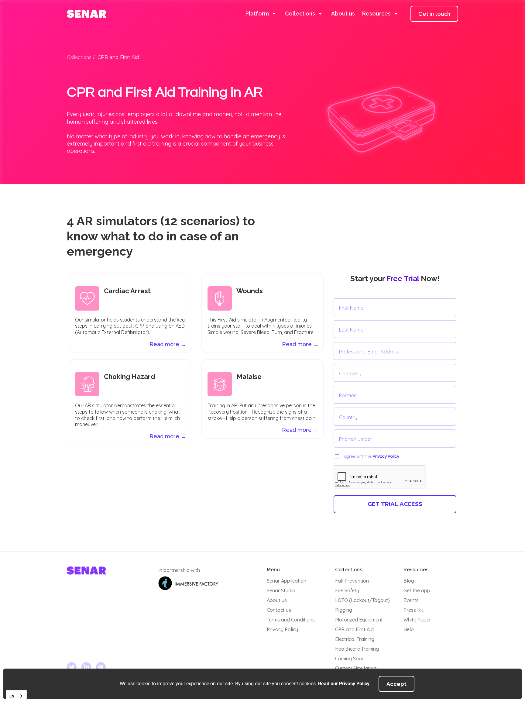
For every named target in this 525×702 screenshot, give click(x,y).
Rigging (343, 610)
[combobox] (16, 696)
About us (343, 13)
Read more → (300, 344)
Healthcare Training (357, 649)
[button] (261, 13)
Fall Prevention (352, 581)
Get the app (416, 590)
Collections (79, 57)
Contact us (279, 610)
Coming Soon (350, 659)
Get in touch (434, 14)
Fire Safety (347, 590)
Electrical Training (354, 639)
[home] (87, 13)
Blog (408, 581)
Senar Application (286, 581)
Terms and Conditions (291, 620)
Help (408, 629)
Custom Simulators (356, 668)
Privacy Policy (385, 456)
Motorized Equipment (359, 620)
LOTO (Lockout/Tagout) (362, 600)
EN (11, 696)
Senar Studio (281, 590)
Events (411, 600)
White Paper (417, 620)
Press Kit (413, 610)
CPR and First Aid (354, 629)
